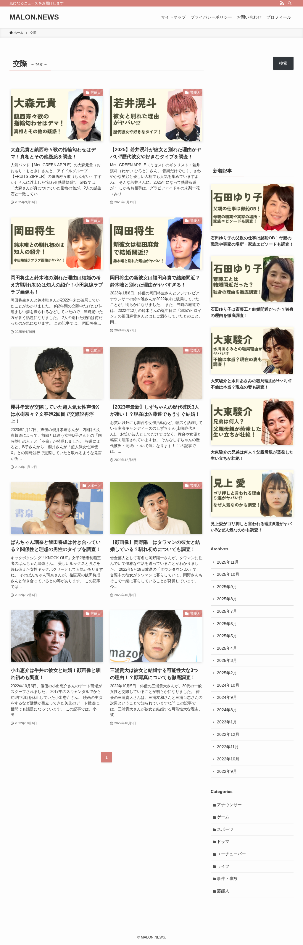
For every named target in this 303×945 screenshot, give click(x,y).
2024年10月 (228, 685)
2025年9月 (227, 586)
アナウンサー (229, 804)
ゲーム (223, 817)
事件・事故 (227, 878)
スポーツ (225, 829)
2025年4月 (227, 648)
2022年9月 (227, 771)
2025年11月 (228, 562)
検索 (283, 63)
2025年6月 (227, 623)
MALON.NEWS (34, 17)
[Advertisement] (252, 117)
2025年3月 (227, 660)
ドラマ (223, 841)
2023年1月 (227, 722)
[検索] (290, 3)
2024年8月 (227, 709)
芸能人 (223, 890)
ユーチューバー (231, 854)
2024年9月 (227, 697)
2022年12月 (228, 734)
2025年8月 (227, 598)
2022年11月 (228, 746)
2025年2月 (227, 672)
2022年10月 (228, 759)
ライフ (223, 866)
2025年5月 (227, 635)
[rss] (282, 3)
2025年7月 (227, 611)
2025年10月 (228, 574)
